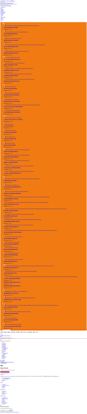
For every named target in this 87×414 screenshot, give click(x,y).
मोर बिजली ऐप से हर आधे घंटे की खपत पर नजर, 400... (12, 282)
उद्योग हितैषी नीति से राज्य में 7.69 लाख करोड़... (11, 293)
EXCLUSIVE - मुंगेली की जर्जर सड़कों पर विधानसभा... (12, 278)
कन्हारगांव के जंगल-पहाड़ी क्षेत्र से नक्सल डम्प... (11, 151)
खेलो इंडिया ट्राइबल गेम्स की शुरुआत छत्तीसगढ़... (11, 313)
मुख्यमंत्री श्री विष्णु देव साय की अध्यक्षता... (10, 180)
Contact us (4, 384)
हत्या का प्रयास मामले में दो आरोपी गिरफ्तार (10, 88)
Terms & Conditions (5, 385)
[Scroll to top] (0, 413)
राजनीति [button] (3, 176)
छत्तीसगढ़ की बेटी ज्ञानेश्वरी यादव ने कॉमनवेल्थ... (11, 27)
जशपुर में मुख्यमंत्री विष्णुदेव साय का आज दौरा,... (11, 198)
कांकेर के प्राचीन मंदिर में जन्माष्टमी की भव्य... (11, 238)
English (3, 361)
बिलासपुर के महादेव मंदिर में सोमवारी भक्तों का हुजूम (6, 3)
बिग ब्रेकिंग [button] (3, 148)
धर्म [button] (2, 235)
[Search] (10, 6)
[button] (4, 1)
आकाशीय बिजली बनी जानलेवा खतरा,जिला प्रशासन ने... (12, 285)
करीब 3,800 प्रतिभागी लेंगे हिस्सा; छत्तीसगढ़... (11, 307)
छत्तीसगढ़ (2, 9)
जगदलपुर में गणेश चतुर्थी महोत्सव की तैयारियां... (11, 254)
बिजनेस (1, 19)
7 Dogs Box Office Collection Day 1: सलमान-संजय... (13, 119)
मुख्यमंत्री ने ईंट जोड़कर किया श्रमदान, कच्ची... (11, 53)
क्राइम (2, 15)
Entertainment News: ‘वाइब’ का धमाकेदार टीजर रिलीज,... (13, 106)
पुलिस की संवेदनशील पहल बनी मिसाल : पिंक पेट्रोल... (12, 221)
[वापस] (0, 333)
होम (1, 8)
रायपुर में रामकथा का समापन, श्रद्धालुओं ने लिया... (11, 244)
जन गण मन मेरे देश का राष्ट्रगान (9, 125)
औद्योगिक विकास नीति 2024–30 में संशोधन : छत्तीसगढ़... (13, 299)
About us (3, 387)
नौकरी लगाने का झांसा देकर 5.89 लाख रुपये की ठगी (12, 101)
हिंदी (0, 361)
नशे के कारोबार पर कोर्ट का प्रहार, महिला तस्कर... (11, 226)
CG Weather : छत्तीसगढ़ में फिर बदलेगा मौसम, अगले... (12, 173)
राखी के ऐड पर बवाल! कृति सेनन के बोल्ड (10, 138)
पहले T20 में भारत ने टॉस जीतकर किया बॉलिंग (11, 319)
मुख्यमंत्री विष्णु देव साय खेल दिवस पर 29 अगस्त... (11, 70)
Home (3, 22)
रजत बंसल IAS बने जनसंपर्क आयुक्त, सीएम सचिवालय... (12, 193)
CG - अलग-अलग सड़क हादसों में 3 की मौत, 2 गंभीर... (12, 59)
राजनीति (2, 14)
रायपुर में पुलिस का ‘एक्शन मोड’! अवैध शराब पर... (11, 210)
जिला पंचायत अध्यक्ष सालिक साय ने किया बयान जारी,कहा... (13, 232)
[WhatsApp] (4, 380)
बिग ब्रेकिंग (2, 13)
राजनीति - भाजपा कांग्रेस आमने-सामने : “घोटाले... (11, 204)
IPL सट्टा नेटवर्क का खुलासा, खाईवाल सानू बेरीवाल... (12, 112)
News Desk (3, 7)
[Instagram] (2, 380)
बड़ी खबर (2, 10)
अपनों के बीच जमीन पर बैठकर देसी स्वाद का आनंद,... (12, 81)
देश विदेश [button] (3, 84)
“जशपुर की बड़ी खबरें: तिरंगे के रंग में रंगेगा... (10, 273)
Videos (3, 392)
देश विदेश (2, 11)
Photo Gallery (4, 393)
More (2, 18)
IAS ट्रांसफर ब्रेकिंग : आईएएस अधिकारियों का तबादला (12, 187)
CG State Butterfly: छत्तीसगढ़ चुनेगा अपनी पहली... (12, 167)
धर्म (1, 16)
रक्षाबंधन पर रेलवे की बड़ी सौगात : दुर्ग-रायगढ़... (11, 64)
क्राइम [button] (3, 207)
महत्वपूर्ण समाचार (3, 17)
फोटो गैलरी (3, 386)
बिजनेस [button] (3, 289)
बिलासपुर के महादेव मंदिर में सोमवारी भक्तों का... (11, 249)
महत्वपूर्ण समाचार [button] (4, 264)
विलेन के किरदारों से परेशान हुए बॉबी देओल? (10, 132)
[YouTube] (3, 380)
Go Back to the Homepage (4, 371)
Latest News (4, 391)
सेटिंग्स (5, 363)
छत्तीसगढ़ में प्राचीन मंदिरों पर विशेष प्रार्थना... (11, 261)
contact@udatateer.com (7, 378)
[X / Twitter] (1, 380)
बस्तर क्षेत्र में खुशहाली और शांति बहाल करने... (11, 33)
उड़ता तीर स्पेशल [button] (4, 115)
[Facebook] (0, 380)
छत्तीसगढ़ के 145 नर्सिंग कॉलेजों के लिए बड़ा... (11, 162)
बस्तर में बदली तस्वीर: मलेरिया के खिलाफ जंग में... (11, 267)
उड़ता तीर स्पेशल (3, 12)
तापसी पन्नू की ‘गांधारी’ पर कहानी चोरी (9, 145)
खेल (3, 19)
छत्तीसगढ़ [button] (3, 23)
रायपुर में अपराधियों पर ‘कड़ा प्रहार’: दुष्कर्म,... (11, 216)
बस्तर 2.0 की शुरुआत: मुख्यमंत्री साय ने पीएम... (11, 46)
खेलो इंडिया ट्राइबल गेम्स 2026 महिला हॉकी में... (11, 40)
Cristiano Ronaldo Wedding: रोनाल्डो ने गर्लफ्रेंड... (13, 326)
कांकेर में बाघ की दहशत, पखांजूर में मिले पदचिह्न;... (11, 156)
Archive (3, 394)
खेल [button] (2, 303)
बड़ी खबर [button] (3, 56)
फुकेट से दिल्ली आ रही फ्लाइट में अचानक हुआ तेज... (12, 94)
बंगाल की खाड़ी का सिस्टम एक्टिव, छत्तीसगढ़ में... (11, 75)
